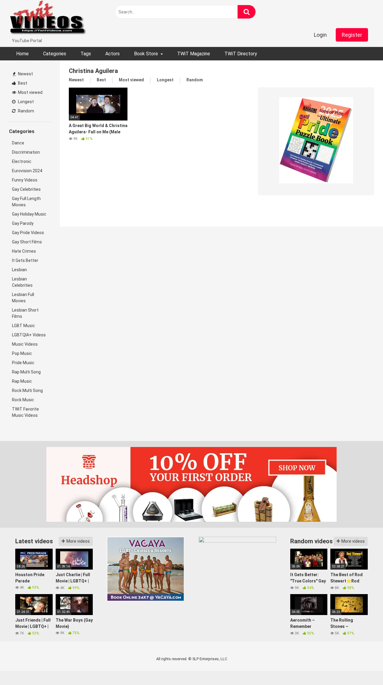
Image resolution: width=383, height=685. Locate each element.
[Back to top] (363, 667)
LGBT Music (23, 325)
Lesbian (19, 269)
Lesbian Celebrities (22, 282)
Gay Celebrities (26, 189)
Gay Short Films (27, 241)
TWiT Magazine (193, 54)
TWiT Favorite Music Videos (25, 412)
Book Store (146, 54)
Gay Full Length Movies (26, 201)
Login (320, 35)
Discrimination (26, 152)
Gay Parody (23, 223)
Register (352, 35)
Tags (85, 54)
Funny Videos (24, 180)
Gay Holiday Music (29, 214)
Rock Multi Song (27, 390)
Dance (18, 143)
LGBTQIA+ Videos (29, 334)
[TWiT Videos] (48, 19)
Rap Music (22, 381)
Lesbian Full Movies (23, 297)
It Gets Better (25, 260)
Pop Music (22, 353)
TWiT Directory (240, 54)
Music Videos (25, 344)
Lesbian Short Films (25, 313)
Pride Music (23, 362)
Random (25, 111)
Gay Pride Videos (28, 232)
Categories (54, 54)
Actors (112, 54)
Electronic (21, 161)
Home (22, 54)
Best (22, 83)
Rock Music (23, 399)
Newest (25, 73)
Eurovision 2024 (27, 170)
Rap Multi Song (26, 372)
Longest (25, 101)
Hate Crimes (24, 251)
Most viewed (29, 92)
